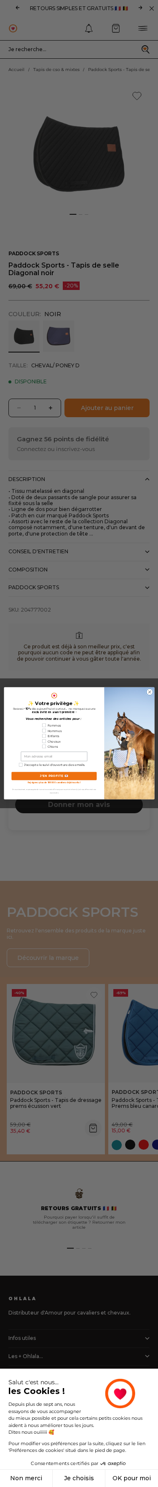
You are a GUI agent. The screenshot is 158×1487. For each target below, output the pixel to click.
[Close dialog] (149, 692)
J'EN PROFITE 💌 (54, 776)
